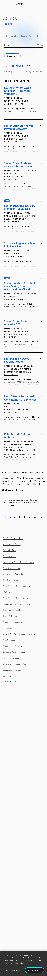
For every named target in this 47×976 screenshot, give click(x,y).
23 (35, 516)
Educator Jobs (9, 676)
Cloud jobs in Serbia (12, 544)
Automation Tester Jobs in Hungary (18, 562)
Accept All (34, 970)
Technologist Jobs (11, 658)
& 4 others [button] (11, 337)
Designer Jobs (9, 556)
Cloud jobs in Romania (13, 574)
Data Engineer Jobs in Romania (16, 598)
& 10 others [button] (11, 221)
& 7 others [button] (17, 104)
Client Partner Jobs (11, 616)
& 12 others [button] (18, 299)
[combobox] (4, 45)
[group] (23, 101)
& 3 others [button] (10, 141)
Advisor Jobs (8, 628)
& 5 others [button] (24, 369)
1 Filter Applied (19, 81)
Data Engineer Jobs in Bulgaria (16, 586)
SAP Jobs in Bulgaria (12, 580)
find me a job (10, 490)
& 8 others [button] (17, 256)
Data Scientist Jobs (11, 568)
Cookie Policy (18, 963)
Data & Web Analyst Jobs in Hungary (19, 634)
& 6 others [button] (29, 450)
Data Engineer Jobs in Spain (15, 664)
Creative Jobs (9, 640)
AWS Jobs (7, 592)
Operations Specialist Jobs (14, 610)
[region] (23, 963)
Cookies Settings (11, 970)
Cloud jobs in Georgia (12, 646)
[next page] (41, 517)
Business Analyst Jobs (12, 670)
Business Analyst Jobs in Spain (16, 604)
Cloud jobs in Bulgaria (12, 622)
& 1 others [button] (29, 216)
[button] (7, 200)
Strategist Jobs (9, 550)
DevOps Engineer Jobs (13, 538)
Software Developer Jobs (14, 652)
